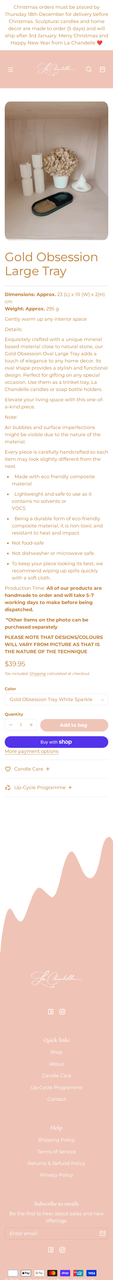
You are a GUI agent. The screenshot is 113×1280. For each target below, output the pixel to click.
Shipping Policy (56, 1140)
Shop (56, 1052)
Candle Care (56, 1076)
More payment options (32, 751)
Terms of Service (56, 1152)
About (56, 1064)
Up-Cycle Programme (56, 1087)
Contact (56, 1099)
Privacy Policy (56, 1175)
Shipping (37, 673)
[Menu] (10, 69)
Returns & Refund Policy (56, 1163)
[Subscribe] (102, 1233)
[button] (89, 69)
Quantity (14, 714)
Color (10, 688)
